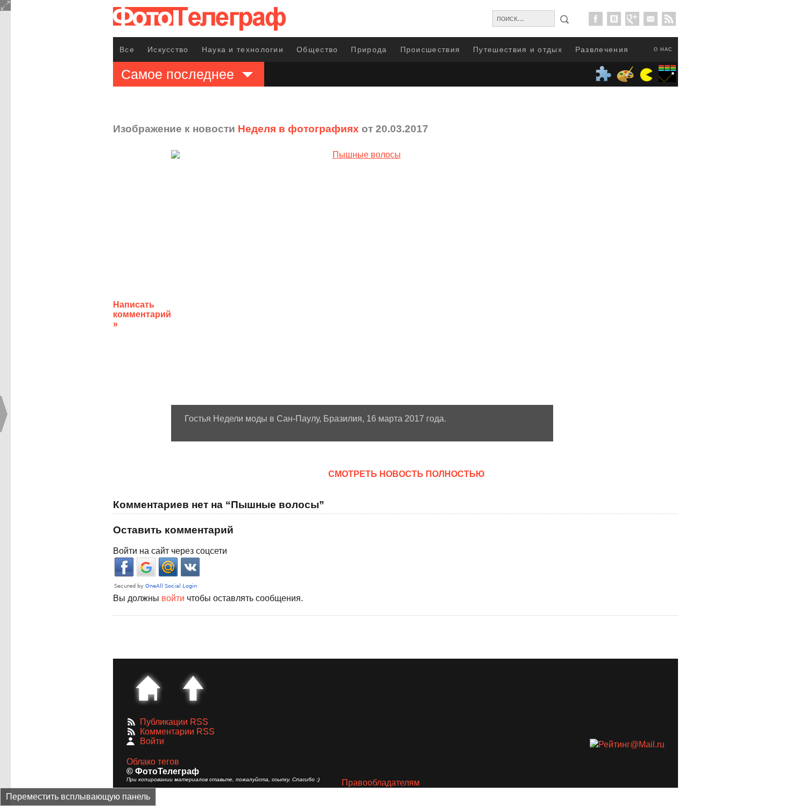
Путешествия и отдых (517, 49)
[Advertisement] (639, 306)
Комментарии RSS (177, 731)
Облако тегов (152, 761)
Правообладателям (381, 782)
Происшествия (430, 49)
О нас (663, 49)
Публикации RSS (174, 721)
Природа (369, 49)
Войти (152, 741)
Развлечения (601, 49)
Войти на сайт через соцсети (170, 550)
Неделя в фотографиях (298, 128)
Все (127, 49)
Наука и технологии (243, 49)
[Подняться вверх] (193, 688)
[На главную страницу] (148, 688)
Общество (317, 49)
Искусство (168, 49)
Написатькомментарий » (142, 314)
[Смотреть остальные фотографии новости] (362, 277)
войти (173, 598)
